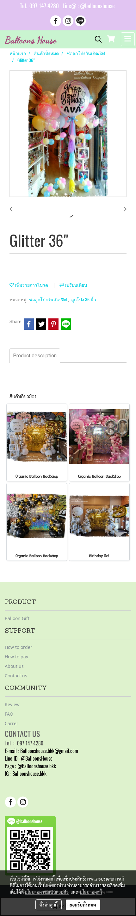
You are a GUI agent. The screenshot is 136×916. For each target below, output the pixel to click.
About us (14, 666)
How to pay (16, 657)
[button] (96, 39)
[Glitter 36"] (68, 134)
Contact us (16, 676)
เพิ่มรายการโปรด (31, 285)
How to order (18, 647)
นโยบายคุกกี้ (91, 892)
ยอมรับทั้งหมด (83, 904)
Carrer (11, 723)
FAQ (9, 714)
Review (12, 704)
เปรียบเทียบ (75, 285)
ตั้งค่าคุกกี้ (49, 904)
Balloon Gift (17, 618)
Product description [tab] (35, 356)
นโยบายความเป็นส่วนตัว (47, 892)
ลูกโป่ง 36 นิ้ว (83, 300)
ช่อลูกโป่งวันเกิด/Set (48, 300)
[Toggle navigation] (128, 39)
